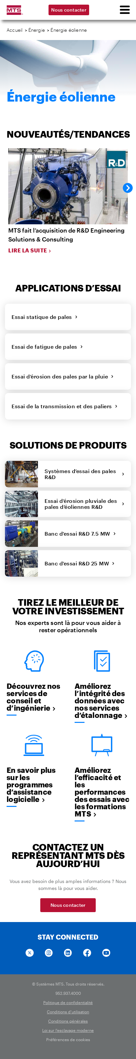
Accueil (14, 30)
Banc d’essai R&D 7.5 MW (79, 533)
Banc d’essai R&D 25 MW (78, 563)
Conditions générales (68, 1021)
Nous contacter (68, 10)
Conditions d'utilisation (68, 1011)
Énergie (36, 30)
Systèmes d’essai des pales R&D (80, 474)
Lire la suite (27, 250)
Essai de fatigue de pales (46, 346)
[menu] (124, 10)
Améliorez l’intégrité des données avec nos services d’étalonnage (100, 700)
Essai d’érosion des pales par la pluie (61, 376)
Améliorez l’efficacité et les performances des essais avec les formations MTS (102, 791)
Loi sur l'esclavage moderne (68, 1030)
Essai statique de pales (43, 317)
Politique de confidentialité (68, 1002)
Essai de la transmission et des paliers (63, 406)
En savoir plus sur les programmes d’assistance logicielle (31, 784)
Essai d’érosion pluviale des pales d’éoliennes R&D (81, 504)
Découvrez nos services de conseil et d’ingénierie (33, 696)
